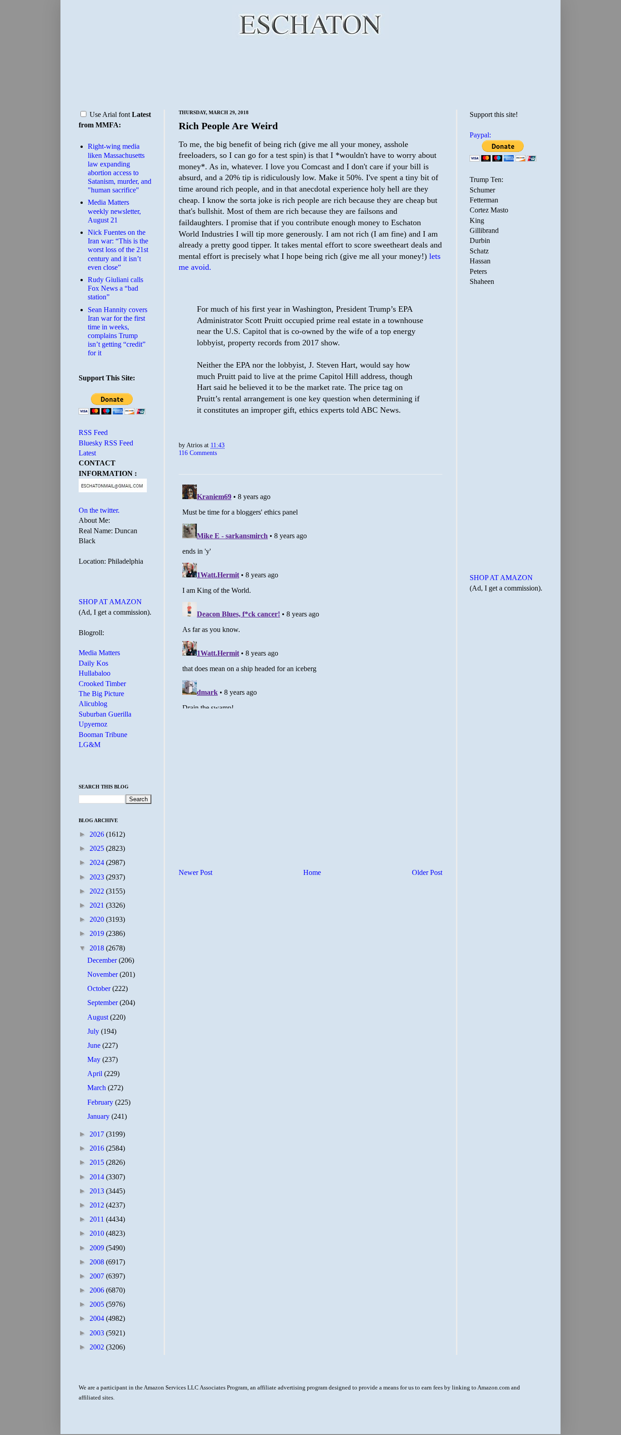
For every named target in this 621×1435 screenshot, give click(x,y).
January (99, 1116)
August (98, 1017)
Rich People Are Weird (228, 125)
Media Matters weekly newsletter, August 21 (114, 210)
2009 (98, 1248)
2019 (98, 933)
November (103, 974)
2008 (98, 1262)
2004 (98, 1318)
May (94, 1059)
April (95, 1073)
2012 (98, 1205)
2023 (98, 877)
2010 (98, 1233)
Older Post (427, 872)
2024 (98, 862)
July (94, 1031)
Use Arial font (110, 114)
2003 (98, 1333)
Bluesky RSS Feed (106, 443)
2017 (98, 1134)
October (99, 988)
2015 (98, 1162)
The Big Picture (101, 693)
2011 (98, 1219)
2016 (98, 1148)
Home (312, 872)
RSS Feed (93, 432)
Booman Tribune (103, 734)
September (103, 1002)
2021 (98, 905)
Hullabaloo (94, 673)
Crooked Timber (102, 683)
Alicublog (93, 703)
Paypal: (480, 135)
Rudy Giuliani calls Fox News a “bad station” (115, 288)
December (103, 960)
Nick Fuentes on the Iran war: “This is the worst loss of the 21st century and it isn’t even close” (118, 249)
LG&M (89, 744)
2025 (98, 848)
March (97, 1087)
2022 (98, 891)
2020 (98, 919)
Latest (87, 453)
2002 (98, 1347)
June (94, 1045)
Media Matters (99, 653)
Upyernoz (93, 724)
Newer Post (195, 872)
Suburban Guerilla (105, 714)
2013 (98, 1191)
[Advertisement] (310, 72)
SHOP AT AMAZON (110, 602)
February (101, 1102)
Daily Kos (93, 663)
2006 (98, 1290)
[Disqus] (310, 594)
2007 (98, 1276)
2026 (98, 834)
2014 (98, 1177)
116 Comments (198, 452)
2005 (98, 1304)
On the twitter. (99, 510)
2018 (98, 948)
